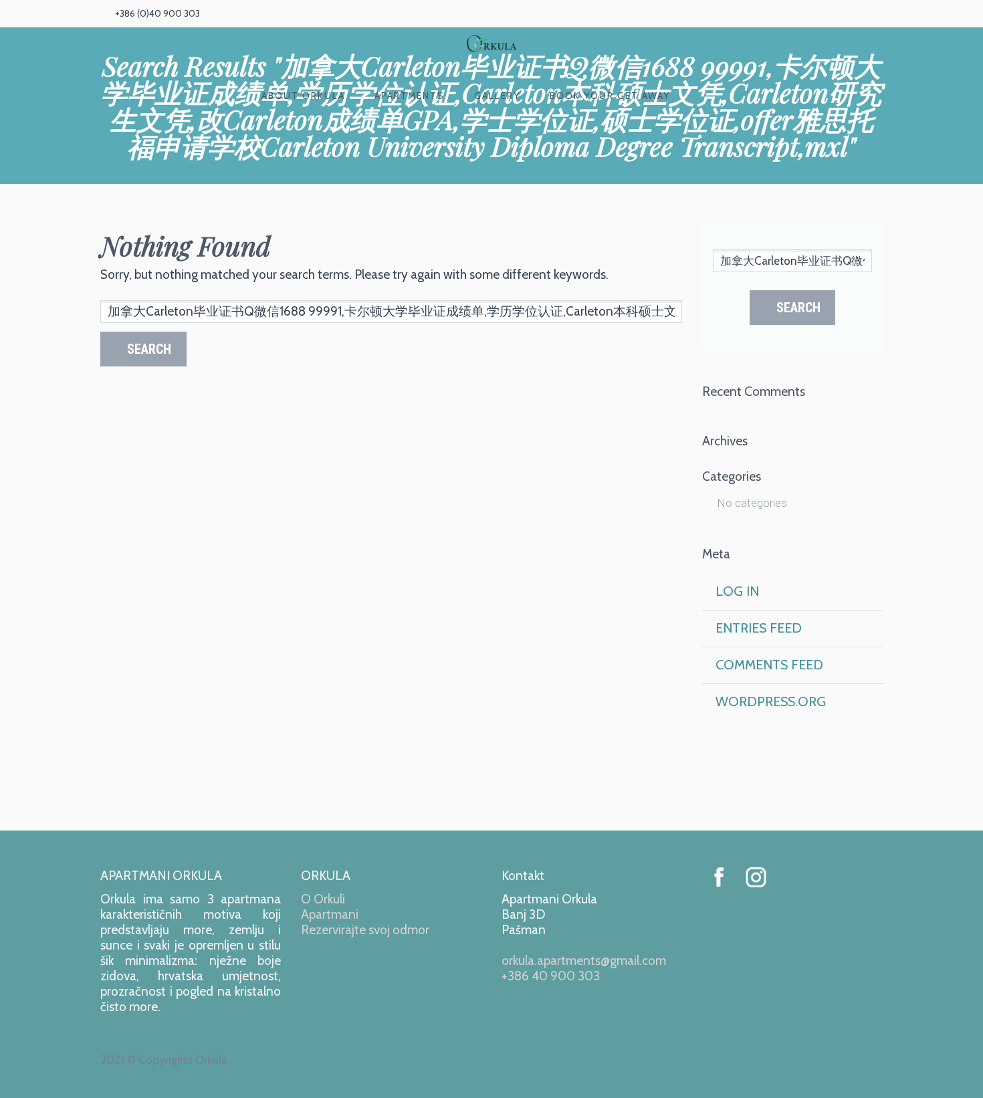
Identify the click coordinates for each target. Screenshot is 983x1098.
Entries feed (759, 628)
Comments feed (769, 665)
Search (149, 349)
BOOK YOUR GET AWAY (610, 96)
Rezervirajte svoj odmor (365, 930)
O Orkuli (323, 899)
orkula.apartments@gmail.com (584, 960)
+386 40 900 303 (551, 976)
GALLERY (497, 96)
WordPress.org (771, 701)
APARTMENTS (409, 96)
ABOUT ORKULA (303, 96)
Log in (737, 591)
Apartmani (329, 914)
